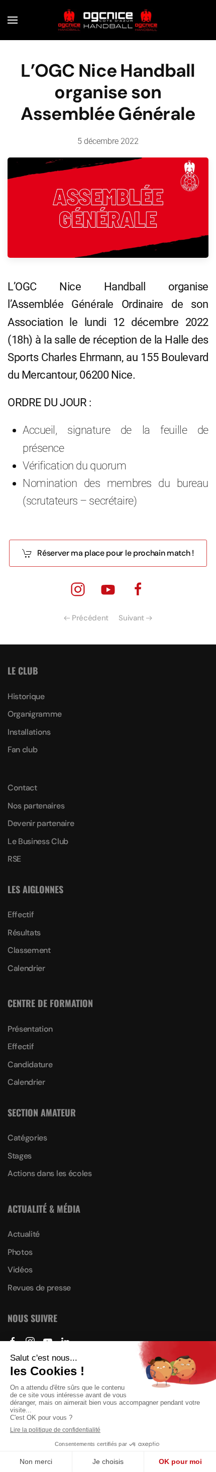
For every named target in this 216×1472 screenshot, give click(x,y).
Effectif (21, 914)
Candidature (30, 1064)
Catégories (27, 1137)
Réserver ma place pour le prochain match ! (115, 553)
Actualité (24, 1234)
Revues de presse (39, 1287)
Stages (20, 1156)
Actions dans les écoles (50, 1173)
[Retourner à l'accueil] (108, 20)
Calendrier (26, 968)
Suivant (131, 618)
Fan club (22, 749)
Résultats (24, 932)
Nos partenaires (36, 805)
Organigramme (35, 714)
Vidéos (20, 1269)
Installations (29, 732)
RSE (14, 859)
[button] (13, 20)
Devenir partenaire (41, 823)
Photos (20, 1252)
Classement (29, 950)
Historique (26, 696)
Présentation (30, 1029)
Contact (22, 787)
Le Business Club (38, 841)
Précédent (90, 618)
